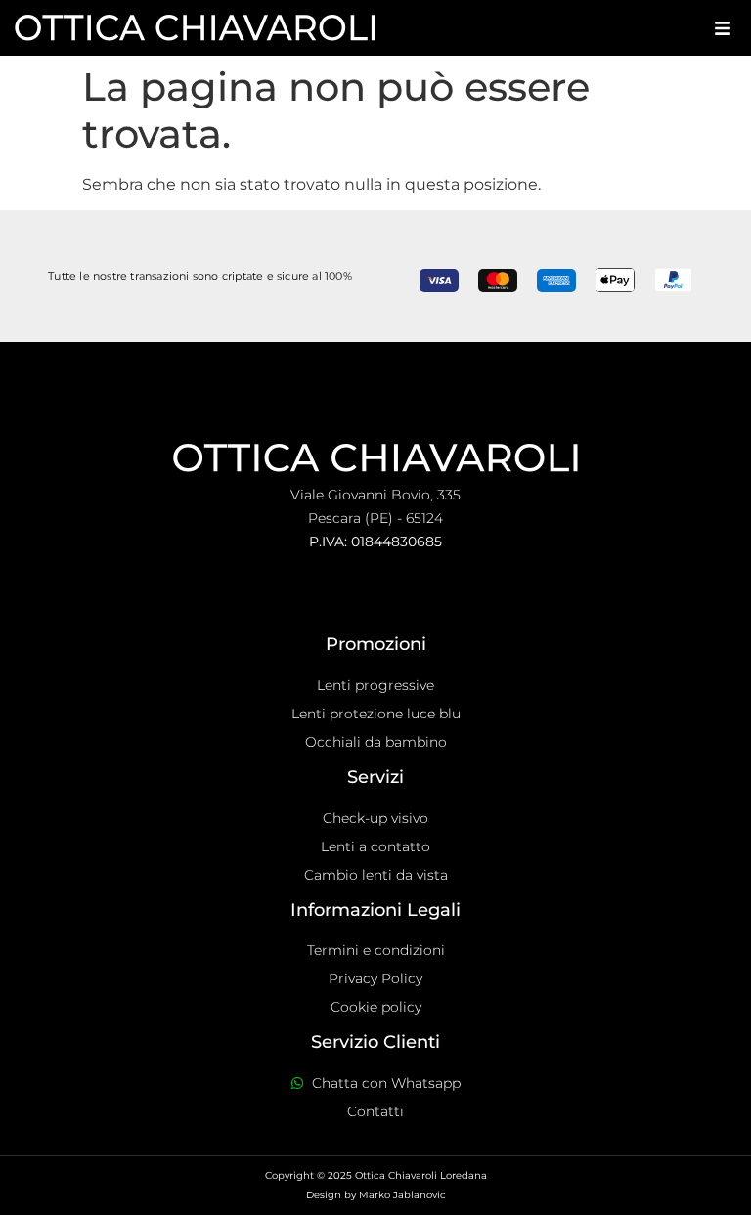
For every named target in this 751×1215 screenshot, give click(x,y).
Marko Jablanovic (402, 1195)
